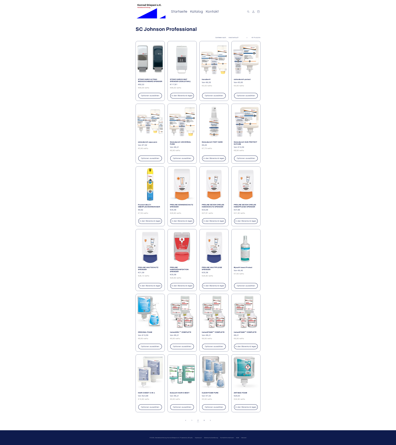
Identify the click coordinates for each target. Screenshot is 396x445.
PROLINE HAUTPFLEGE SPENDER (212, 268)
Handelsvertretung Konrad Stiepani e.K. (167, 437)
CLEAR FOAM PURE (210, 393)
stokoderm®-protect (242, 79)
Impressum (198, 437)
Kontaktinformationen (227, 437)
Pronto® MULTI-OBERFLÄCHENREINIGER (149, 206)
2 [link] (198, 420)
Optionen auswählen (150, 96)
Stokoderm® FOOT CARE (212, 142)
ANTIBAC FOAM (240, 393)
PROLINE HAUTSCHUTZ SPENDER (148, 268)
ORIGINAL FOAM (145, 332)
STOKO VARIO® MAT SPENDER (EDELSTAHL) (180, 80)
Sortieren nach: (220, 37)
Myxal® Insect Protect (243, 267)
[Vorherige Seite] (185, 420)
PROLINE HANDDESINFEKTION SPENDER (179, 269)
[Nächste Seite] (210, 420)
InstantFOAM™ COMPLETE (213, 332)
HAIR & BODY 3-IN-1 (146, 393)
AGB (237, 437)
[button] (248, 11)
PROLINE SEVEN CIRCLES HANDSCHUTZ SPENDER (213, 206)
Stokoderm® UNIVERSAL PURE (180, 143)
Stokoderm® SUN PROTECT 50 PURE (245, 143)
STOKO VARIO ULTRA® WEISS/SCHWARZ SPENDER (150, 80)
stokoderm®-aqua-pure (147, 142)
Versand (243, 437)
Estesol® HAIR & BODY (179, 393)
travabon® (206, 79)
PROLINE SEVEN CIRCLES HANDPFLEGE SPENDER (245, 206)
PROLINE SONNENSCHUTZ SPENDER (181, 206)
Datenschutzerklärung (211, 437)
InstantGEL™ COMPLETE (180, 332)
